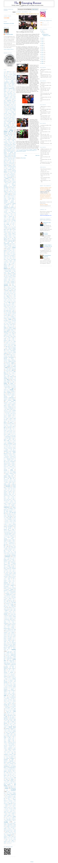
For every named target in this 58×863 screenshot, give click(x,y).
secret (10, 678)
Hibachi (9, 375)
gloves (9, 338)
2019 (42, 43)
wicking (5, 828)
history (9, 380)
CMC (15, 191)
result (9, 632)
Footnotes (13, 314)
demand (6, 233)
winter (6, 832)
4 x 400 (9, 75)
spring (15, 719)
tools (7, 776)
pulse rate (12, 593)
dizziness (5, 250)
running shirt (9, 659)
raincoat (10, 607)
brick (13, 148)
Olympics (13, 534)
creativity (8, 222)
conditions (12, 207)
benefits (6, 129)
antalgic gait (8, 101)
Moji (10, 482)
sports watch (6, 719)
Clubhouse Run (10, 191)
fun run (13, 323)
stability (11, 720)
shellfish (14, 685)
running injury (9, 656)
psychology (7, 593)
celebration (12, 175)
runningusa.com (12, 665)
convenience (6, 213)
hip (11, 379)
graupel (6, 348)
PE (5, 554)
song (6, 710)
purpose (6, 598)
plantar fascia (6, 567)
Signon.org (5, 693)
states (7, 724)
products (5, 588)
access (7, 80)
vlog (9, 813)
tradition (5, 780)
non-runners (6, 520)
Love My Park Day (9, 447)
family (10, 290)
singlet (11, 694)
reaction (11, 608)
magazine (14, 448)
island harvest (6, 410)
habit (11, 355)
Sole (15, 708)
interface (9, 405)
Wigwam (9, 828)
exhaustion (12, 282)
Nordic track (6, 521)
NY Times (10, 526)
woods (7, 833)
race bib (5, 602)
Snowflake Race (7, 704)
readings (14, 610)
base (13, 123)
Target (15, 754)
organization (5, 538)
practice (10, 580)
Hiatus (5, 375)
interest (5, 405)
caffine (14, 165)
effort (10, 264)
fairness (8, 289)
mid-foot (11, 470)
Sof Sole (8, 708)
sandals (13, 669)
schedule (5, 676)
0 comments (35, 149)
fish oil (15, 301)
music (9, 492)
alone (8, 95)
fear (11, 295)
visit (14, 811)
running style (12, 661)
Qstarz (10, 598)
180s (14, 71)
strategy (14, 730)
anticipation (13, 101)
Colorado (5, 198)
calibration (5, 169)
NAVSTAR (11, 501)
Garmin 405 (10, 328)
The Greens (6, 768)
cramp (12, 221)
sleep (8, 697)
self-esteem (10, 681)
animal (13, 99)
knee (13, 423)
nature (11, 500)
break (6, 148)
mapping (10, 451)
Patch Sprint (9, 550)
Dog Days (12, 251)
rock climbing (10, 637)
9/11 (9, 78)
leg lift (4, 432)
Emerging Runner (8, 271)
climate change (6, 190)
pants (6, 547)
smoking (9, 702)
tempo (5, 762)
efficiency (5, 264)
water (4, 819)
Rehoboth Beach (7, 619)
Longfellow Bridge (7, 445)
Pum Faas (24, 151)
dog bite (9, 251)
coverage (5, 220)
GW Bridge (5, 355)
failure (5, 289)
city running (6, 187)
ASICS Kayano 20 (13, 108)
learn (14, 431)
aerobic (9, 89)
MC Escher (7, 461)
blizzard (9, 138)
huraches (8, 391)
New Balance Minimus (8, 511)
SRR (8, 720)
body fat (14, 142)
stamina (8, 721)
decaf (10, 230)
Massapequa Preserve (10, 458)
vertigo (9, 807)
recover (14, 612)
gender (13, 333)
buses (13, 161)
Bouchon (13, 145)
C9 (11, 164)
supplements (10, 747)
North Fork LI (7, 522)
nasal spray (12, 498)
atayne (15, 110)
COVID (9, 220)
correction (5, 217)
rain (5, 607)
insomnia (12, 401)
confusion (14, 208)
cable (14, 164)
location (9, 442)
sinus (13, 694)
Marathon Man (8, 452)
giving (6, 337)
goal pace (8, 341)
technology (6, 759)
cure (13, 225)
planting (5, 568)
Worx (14, 835)
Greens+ (8, 350)
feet (14, 297)
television (5, 760)
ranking (5, 608)
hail (14, 355)
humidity (12, 389)
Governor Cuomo (10, 345)
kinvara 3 (11, 422)
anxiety (10, 102)
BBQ (12, 126)
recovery (5, 614)
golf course (13, 342)
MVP (11, 495)
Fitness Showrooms (7, 305)
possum (14, 573)
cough (13, 217)
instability (10, 402)
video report (10, 808)
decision (5, 232)
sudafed (9, 740)
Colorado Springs (11, 198)
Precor (13, 580)
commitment (6, 200)
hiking (11, 376)
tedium (12, 759)
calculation (5, 166)
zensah (5, 841)
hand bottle (5, 361)
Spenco (13, 712)
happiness (12, 362)
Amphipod (6, 97)
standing (13, 721)
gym (8, 355)
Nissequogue (10, 518)
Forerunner (5, 315)
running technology (7, 663)
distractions (8, 248)
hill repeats (11, 378)
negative (13, 505)
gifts (11, 336)
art (5, 105)
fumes (7, 323)
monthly (9, 483)
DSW (14, 258)
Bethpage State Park (8, 132)
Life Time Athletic (8, 438)
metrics (11, 469)
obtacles (14, 530)
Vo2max (13, 813)
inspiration (5, 402)
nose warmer (12, 522)
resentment (13, 625)
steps (11, 725)
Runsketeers (6, 667)
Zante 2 (13, 840)
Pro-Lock (8, 585)
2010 (4, 72)
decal (13, 230)
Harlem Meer (8, 363)
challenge (7, 178)
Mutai (13, 492)
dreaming (5, 256)
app (13, 102)
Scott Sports (9, 677)
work (13, 833)
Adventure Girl (11, 88)
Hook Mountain (13, 385)
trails (15, 785)
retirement (5, 633)
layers (8, 431)
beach (15, 126)
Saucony (11, 672)
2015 (42, 50)
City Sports (12, 187)
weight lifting (10, 824)
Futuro (8, 324)
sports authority (12, 717)
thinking (5, 771)
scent (8, 674)
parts (14, 548)
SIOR (5, 695)
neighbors (14, 507)
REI (11, 619)
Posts (42, 22)
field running (10, 299)
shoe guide (12, 687)
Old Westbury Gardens (8, 534)
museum (5, 492)
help (9, 372)
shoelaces (12, 689)
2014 (42, 52)
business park (11, 162)
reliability (5, 621)
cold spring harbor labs (10, 195)
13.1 (11, 71)
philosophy (5, 561)
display (6, 247)
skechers (13, 695)
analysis (6, 99)
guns (14, 354)
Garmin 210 (11, 327)
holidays (11, 383)
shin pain (6, 686)
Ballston (9, 119)
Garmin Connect (10, 329)
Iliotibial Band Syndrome (10, 393)
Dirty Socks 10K (8, 242)
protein (8, 591)
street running (12, 732)
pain (7, 546)
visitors (5, 812)
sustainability (14, 749)
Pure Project (14, 597)
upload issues (5, 803)
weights (8, 826)
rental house (14, 623)
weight (5, 824)
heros (10, 374)
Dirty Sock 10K (11, 241)
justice (13, 417)
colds (4, 196)
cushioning (5, 226)
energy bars (7, 275)
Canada (14, 169)
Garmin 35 (5, 328)
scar (11, 673)
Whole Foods (13, 827)
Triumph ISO (13, 794)
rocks (14, 637)
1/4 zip (5, 71)
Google (9, 344)
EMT (8, 272)
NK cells (14, 518)
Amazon (11, 96)
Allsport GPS (9, 93)
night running (10, 516)
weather (6, 822)
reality (6, 611)
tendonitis (13, 762)
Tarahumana (6, 754)
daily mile (9, 228)
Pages (4, 546)
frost (10, 320)
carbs (15, 172)
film (13, 299)
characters (9, 179)
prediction (5, 581)
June (43, 32)
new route (8, 513)
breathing (9, 148)
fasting (9, 294)
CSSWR (5, 225)
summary (5, 741)
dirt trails (6, 241)
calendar (6, 168)
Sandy (5, 671)
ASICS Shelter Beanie (8, 109)
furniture (5, 324)
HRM (13, 388)
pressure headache (7, 584)
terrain (8, 763)
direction (14, 239)
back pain (7, 117)
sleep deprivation (13, 697)
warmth (13, 817)
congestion (6, 209)
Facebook (9, 288)
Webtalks (32, 861)
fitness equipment (11, 303)
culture (9, 225)
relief (9, 621)
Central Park (9, 177)
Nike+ (11, 517)
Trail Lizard (12, 781)
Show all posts (35, 9)
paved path (11, 552)
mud (14, 490)
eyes (12, 286)
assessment (10, 110)
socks (4, 708)
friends (10, 319)
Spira (5, 715)
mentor (9, 468)
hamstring (13, 359)
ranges (14, 607)
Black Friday (9, 136)
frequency (14, 318)
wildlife (13, 828)
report (4, 625)
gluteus (13, 338)
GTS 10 (13, 353)
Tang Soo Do (7, 753)
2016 (42, 48)
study (13, 737)
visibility (11, 811)
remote (10, 623)
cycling (15, 226)
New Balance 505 (12, 509)
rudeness (5, 642)
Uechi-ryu (9, 799)
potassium (14, 576)
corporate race (11, 216)
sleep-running (10, 699)
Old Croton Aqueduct (8, 533)
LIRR (5, 440)
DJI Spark (9, 250)
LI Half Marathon (7, 436)
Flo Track (11, 306)
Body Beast (10, 142)
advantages (12, 87)
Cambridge (9, 169)
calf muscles (12, 168)
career (8, 173)
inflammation (9, 400)
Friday (6, 319)
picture (9, 563)
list (11, 440)
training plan (13, 788)
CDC (4, 175)
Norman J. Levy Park (13, 521)
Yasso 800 (10, 839)
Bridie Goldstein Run (7, 149)
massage (11, 457)
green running (9, 349)
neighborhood (6, 507)
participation (10, 548)
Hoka (13, 381)
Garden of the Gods (11, 325)
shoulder (9, 690)
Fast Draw (11, 293)
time (7, 772)
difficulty (5, 239)
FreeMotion (12, 316)
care (5, 173)
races (8, 604)
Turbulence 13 (10, 796)
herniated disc (6, 374)
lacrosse (14, 427)
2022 (42, 38)
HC (12, 365)
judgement (5, 415)
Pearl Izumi (8, 554)
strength (8, 733)
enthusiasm (6, 277)
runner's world (12, 645)
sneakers (5, 703)
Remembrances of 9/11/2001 (9, 23)
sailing (9, 669)
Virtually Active (6, 811)
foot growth (5, 312)
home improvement (12, 384)
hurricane (12, 391)
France (12, 315)
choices (13, 183)
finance (5, 301)
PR (13, 578)
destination (10, 235)
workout (9, 835)
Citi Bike (10, 186)
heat (13, 370)
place (9, 564)
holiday (5, 383)
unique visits (12, 802)
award (6, 115)
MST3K (5, 490)
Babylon (13, 115)
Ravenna (8, 608)
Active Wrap (9, 83)
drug (7, 258)
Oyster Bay (5, 543)
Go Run (13, 340)
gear (12, 332)
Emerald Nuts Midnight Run (7, 269)
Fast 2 (8, 293)
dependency (5, 234)
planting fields (9, 568)
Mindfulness (7, 474)
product (13, 586)
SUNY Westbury (11, 743)
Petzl (13, 560)
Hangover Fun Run (12, 361)
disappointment (6, 243)
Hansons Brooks (8, 362)
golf (9, 342)
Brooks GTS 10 (8, 156)
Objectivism (5, 530)
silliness (9, 693)
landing (10, 428)
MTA (8, 490)
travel (7, 790)
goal (4, 341)
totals (13, 776)
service (8, 684)
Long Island (10, 444)
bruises (13, 160)
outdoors (9, 541)
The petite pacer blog (12, 768)
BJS (11, 135)
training (6, 788)
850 (4, 78)
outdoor (5, 541)
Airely (4, 92)
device (14, 235)
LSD (14, 447)
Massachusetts (7, 456)
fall (15, 289)
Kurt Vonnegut (9, 426)
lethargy (9, 434)
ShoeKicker (6, 689)
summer (9, 741)
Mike (8, 471)
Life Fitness (14, 436)
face (6, 288)
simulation (5, 694)
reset (8, 627)
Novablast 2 (5, 524)
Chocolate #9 (7, 183)
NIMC (15, 517)
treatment (8, 791)
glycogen (5, 340)
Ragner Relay (6, 606)
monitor (13, 482)
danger (5, 229)
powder (5, 578)
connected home (12, 209)
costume (9, 217)
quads (13, 598)
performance (7, 556)
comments (13, 199)
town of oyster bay (10, 777)
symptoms (8, 751)
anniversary (9, 100)
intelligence (9, 404)
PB (15, 552)
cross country (13, 222)
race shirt (7, 603)
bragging (11, 147)
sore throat (9, 710)
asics (9, 106)
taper (13, 753)
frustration (9, 322)
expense (13, 284)
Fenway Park (5, 298)
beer (5, 127)
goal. (11, 341)
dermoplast (9, 234)
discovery (14, 245)
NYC (15, 526)
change (5, 179)
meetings (9, 465)
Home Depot (6, 384)
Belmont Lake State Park (11, 127)
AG (8, 91)
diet (12, 238)
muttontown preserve (7, 495)
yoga (9, 840)
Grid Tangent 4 (13, 350)
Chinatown (9, 182)
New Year (9, 515)
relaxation (8, 620)
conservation (5, 211)
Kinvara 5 (5, 423)
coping (9, 215)
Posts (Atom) (23, 157)
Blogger (5, 139)
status (13, 724)
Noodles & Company (13, 520)
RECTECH (6, 615)
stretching (7, 734)
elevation (12, 267)
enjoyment (10, 276)
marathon (14, 451)
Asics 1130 (14, 106)
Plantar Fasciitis (11, 567)
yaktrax (6, 839)
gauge (10, 332)
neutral (6, 508)
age (11, 91)
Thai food (13, 764)
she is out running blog (9, 685)
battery (9, 126)
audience (7, 114)
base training (6, 125)
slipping (5, 700)
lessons (5, 434)
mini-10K (12, 474)
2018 (42, 45)
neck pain (5, 505)
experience (6, 285)
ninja (5, 518)
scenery (5, 674)
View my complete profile (9, 49)
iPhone (8, 409)
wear (13, 820)
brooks (10, 153)
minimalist (5, 477)
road (13, 636)
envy (14, 277)
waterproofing (14, 819)
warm (9, 817)
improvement (11, 397)
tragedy (12, 780)
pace (5, 545)
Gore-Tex (5, 345)
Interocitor (13, 405)
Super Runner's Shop (12, 745)
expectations (6, 284)
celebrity (5, 177)
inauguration (5, 398)
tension (5, 763)
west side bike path (13, 826)
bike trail (10, 134)
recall (13, 611)
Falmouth (6, 290)
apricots (12, 104)
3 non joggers (10, 74)
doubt (4, 254)
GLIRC (5, 338)
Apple (4, 104)
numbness (10, 524)
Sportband (5, 717)
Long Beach (10, 443)
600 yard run (13, 76)
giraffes (15, 336)
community (12, 200)
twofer (5, 799)
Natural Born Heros (6, 500)
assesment (6, 110)
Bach (4, 117)
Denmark (9, 233)
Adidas (5, 85)
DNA (13, 250)
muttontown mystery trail (9, 494)
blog (13, 138)
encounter (12, 272)
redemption (10, 616)
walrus (6, 817)
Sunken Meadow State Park (12, 742)
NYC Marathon (8, 528)
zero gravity (13, 841)
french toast (9, 318)
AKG (7, 92)
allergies (5, 93)
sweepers (10, 750)
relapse (14, 619)
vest (11, 807)
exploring (13, 285)
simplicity (13, 693)
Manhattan (6, 449)
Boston (14, 144)
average (14, 114)
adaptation (5, 84)
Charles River (6, 181)
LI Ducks (8, 435)
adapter (9, 84)
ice (4, 393)
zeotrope (9, 841)
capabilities (5, 170)
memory (11, 466)
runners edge (5, 646)
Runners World (7, 648)
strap (5, 730)
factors (13, 288)
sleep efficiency (7, 698)
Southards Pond (8, 711)
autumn (11, 114)
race (7, 601)
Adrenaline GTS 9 (7, 87)
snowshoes (14, 704)
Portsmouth (6, 573)
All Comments (44, 24)
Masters (5, 460)
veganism (6, 806)
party (4, 550)
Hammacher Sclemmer (7, 359)
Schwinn (13, 676)
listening (14, 440)
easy (10, 261)
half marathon (11, 357)
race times (11, 603)
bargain (10, 122)
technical (7, 758)
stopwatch (5, 729)
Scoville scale (14, 677)
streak (7, 732)
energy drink (12, 275)
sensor (14, 682)
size (9, 695)
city (13, 186)
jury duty (9, 417)
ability (15, 78)
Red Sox (6, 616)
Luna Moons (5, 448)
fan (8, 292)
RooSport (9, 638)
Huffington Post (6, 389)
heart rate (14, 368)
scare (14, 673)
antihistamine (5, 102)
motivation (8, 486)
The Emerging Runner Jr (12, 767)
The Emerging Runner (9, 34)
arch (15, 104)
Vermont (5, 807)
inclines (13, 398)
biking (15, 134)
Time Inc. (11, 772)
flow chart (13, 307)
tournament (5, 777)
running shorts (11, 660)
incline (9, 398)
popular (15, 572)
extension (8, 286)
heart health (9, 368)
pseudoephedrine (13, 591)
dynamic (9, 259)
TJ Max (12, 775)
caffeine (10, 165)
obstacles (9, 530)
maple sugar (12, 449)
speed (14, 711)
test (15, 763)
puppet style (13, 595)
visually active (14, 812)
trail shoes (11, 785)
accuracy (12, 82)
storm (12, 729)
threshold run (10, 771)
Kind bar (12, 421)
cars (4, 174)
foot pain (9, 312)
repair (6, 624)
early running (13, 259)
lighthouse (5, 439)
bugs (7, 161)
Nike (7, 517)
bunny (10, 161)
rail (9, 606)
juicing (14, 415)
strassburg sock (9, 730)
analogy (15, 97)
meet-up (5, 465)
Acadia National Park (8, 79)
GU (4, 354)
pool (7, 572)
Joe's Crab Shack (8, 414)
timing (5, 775)
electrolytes (5, 267)
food (13, 311)
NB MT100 (14, 503)
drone (4, 258)
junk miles (5, 417)
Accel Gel (14, 79)
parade (9, 547)
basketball (5, 126)
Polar (4, 571)
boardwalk (5, 142)
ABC (12, 78)
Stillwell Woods (12, 727)
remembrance (6, 623)
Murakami (10, 491)
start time (11, 723)
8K (6, 78)
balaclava (6, 119)
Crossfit (13, 224)
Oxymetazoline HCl (11, 542)
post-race (13, 574)
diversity (13, 248)
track (7, 779)
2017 (42, 47)
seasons (6, 678)
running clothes (9, 651)
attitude (9, 113)
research (8, 625)
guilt (8, 354)
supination (5, 747)
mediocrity (9, 464)
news (13, 515)
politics (14, 571)
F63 (15, 286)
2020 (42, 41)
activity (13, 83)
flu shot (10, 308)
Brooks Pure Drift (11, 158)
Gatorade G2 (6, 332)
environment (10, 277)
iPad (5, 409)
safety (5, 669)
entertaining (14, 276)
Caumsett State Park (12, 174)
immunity (12, 396)
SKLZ (4, 697)
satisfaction (5, 672)
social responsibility (13, 706)
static (10, 724)
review (5, 634)
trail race (5, 783)
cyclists (6, 228)
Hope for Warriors (8, 387)
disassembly (13, 243)
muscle (14, 491)
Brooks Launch (10, 157)
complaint (13, 204)
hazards (9, 365)
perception (14, 555)
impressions (6, 397)
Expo (4, 286)
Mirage (10, 477)
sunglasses (5, 742)
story (15, 729)
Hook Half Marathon (7, 385)
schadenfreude (12, 674)
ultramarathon (10, 800)
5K (8, 76)
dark (8, 229)
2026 (42, 31)
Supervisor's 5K (11, 746)
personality (12, 559)
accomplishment (6, 82)
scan (9, 673)
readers (15, 608)
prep (13, 581)
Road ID (5, 637)
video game (6, 808)
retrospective (13, 633)
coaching (6, 192)
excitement (12, 281)
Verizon (13, 806)
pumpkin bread (9, 594)
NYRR (13, 529)
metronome (5, 470)
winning (14, 831)
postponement (6, 576)
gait (13, 324)
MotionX (14, 484)
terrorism (11, 763)
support (15, 747)
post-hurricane (7, 574)
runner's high (10, 644)
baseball (13, 125)
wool (10, 833)
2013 (13, 72)
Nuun (6, 525)
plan (12, 564)
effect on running (11, 263)
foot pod (14, 312)
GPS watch (8, 346)
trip (5, 794)
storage (9, 729)
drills (10, 256)
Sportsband (10, 719)
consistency (12, 211)
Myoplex (13, 496)
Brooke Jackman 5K (11, 151)
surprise (9, 749)
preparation (6, 582)
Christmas (5, 185)
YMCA (6, 840)
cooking (11, 213)
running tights (14, 663)
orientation (12, 538)
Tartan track (13, 755)
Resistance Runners (7, 628)
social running (7, 707)
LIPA (13, 439)
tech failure (11, 757)
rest (15, 629)
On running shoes (6, 535)
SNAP (13, 702)
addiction (13, 84)
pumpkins (14, 594)
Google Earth (13, 344)
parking (6, 548)
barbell (5, 121)
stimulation (7, 728)
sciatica (5, 677)
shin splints (10, 686)
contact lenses (14, 212)
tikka (4, 772)
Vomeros (13, 815)
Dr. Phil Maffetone (12, 255)
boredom (5, 144)
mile (10, 471)
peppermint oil (14, 554)
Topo (10, 776)
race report (14, 602)
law (14, 430)
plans (13, 565)
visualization (9, 812)
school (10, 676)
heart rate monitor (8, 370)
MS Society (12, 488)
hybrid (5, 392)
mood (13, 483)
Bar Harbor (13, 119)
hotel (5, 388)
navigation (6, 501)
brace (8, 147)
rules (8, 642)
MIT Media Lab (11, 478)
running (13, 649)
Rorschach (5, 640)
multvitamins (5, 491)
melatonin (13, 465)
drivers (13, 256)
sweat (6, 750)
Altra (7, 96)
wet (5, 827)
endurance (9, 273)
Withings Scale (11, 832)
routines (5, 641)
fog (4, 311)
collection (8, 196)
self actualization (10, 680)
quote (4, 601)
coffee (6, 194)
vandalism (14, 804)
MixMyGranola (6, 479)
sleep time (5, 699)
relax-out (5, 620)
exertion (8, 282)
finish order (8, 301)
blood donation (14, 139)
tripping (8, 794)
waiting (8, 816)
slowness (14, 700)
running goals (8, 655)
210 (6, 74)
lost (12, 445)
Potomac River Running (11, 577)
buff (4, 161)
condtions (5, 208)
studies (9, 737)
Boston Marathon (8, 145)
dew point (5, 237)
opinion (8, 537)
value (11, 804)
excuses (5, 282)
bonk (10, 143)
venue (10, 806)
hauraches (5, 365)
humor (5, 391)
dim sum (10, 239)
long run (14, 444)
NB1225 (6, 504)
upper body (10, 803)
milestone (11, 473)
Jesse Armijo (7, 413)
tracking (12, 779)
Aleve (14, 92)
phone (9, 561)
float (15, 306)
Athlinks (12, 112)
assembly (14, 109)
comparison (12, 202)
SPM (6, 716)
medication (13, 462)
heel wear (11, 371)
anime (4, 100)
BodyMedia (6, 143)
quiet (13, 599)
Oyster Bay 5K (11, 543)
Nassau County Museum (7, 499)
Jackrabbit (14, 410)
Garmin (5, 327)
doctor (5, 251)
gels (10, 333)
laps (13, 428)
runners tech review (11, 646)
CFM (15, 177)
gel (15, 332)
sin (8, 694)
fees (11, 297)
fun (9, 323)
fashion (5, 293)
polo (4, 572)
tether (9, 764)
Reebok (14, 616)
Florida (9, 307)
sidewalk (5, 691)
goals (15, 341)
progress (12, 589)
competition (7, 204)
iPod (11, 409)
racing (12, 605)
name (8, 498)
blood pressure (7, 140)
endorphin (5, 273)
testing (6, 764)
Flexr (8, 306)
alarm (10, 92)
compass (5, 203)
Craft (9, 221)
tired (8, 775)
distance (14, 247)
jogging (14, 414)
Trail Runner (11, 783)
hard (4, 363)
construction (5, 212)
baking (10, 118)
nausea (15, 500)
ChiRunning (14, 182)
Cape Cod (9, 170)
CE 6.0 (8, 175)
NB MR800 (9, 503)
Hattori (12, 363)
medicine (5, 464)
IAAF (14, 392)
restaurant (5, 632)
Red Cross (14, 615)
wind (15, 829)
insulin (6, 404)
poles (7, 571)
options (13, 537)
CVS (11, 226)
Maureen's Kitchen (10, 460)
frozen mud (14, 320)
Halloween (5, 358)
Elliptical (6, 268)
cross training (6, 224)
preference (9, 581)
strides (13, 736)
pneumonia (14, 568)
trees (4, 793)
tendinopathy (9, 762)
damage (13, 228)
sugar (13, 740)
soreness (14, 710)
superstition (5, 746)
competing (14, 203)
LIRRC (8, 440)
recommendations (6, 612)
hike (8, 376)
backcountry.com (12, 117)
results (13, 632)
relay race (12, 620)
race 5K (12, 601)
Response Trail (10, 629)
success (5, 740)
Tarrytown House (7, 755)
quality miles (9, 599)
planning (8, 565)
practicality (5, 580)
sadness (13, 668)
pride (4, 585)
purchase (5, 597)
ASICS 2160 (7, 108)
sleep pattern (13, 698)
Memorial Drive (6, 466)
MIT (4, 478)
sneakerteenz (9, 703)
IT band (10, 410)
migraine (5, 471)
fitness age (5, 303)
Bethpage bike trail (8, 131)
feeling (8, 297)
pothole (6, 577)
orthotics (10, 539)
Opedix (11, 535)
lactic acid (5, 428)
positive (10, 573)
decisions (9, 232)
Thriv (14, 771)
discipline (5, 245)
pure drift (9, 597)
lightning (9, 439)
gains (11, 324)
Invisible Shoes (11, 408)
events (8, 281)
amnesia (15, 96)
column (9, 199)
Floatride (6, 307)
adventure (5, 88)
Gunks (11, 354)
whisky (9, 827)
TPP (15, 777)
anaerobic (11, 97)
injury (14, 400)
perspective (5, 560)
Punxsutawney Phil (7, 595)
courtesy (13, 219)
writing (9, 836)
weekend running (12, 823)
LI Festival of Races (13, 435)
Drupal (10, 258)
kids (8, 421)
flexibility (5, 306)
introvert (14, 406)
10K (8, 71)
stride (11, 734)
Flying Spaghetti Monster (7, 310)
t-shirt (12, 751)
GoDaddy (7, 342)
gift (4, 336)
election (13, 265)
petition (10, 560)
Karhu (11, 418)
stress (12, 733)
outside (14, 541)
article (8, 105)
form (9, 315)
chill (5, 182)
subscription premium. (11, 738)
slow (11, 700)
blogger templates (27, 861)
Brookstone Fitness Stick (7, 160)
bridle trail (13, 149)
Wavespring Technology (8, 820)
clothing (5, 191)
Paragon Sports (13, 547)
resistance (12, 627)
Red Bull (10, 615)
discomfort (9, 245)
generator (5, 335)
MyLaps (9, 496)
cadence (5, 165)
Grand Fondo (14, 346)
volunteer (9, 815)
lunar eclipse (10, 448)
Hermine (13, 372)
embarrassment (13, 268)
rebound (10, 611)
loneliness (5, 443)
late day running (10, 430)
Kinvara (5, 422)
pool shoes (10, 572)
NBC (9, 504)
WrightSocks (5, 836)
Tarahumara (10, 754)
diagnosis (10, 237)
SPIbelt (5, 714)
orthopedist (5, 539)
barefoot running (9, 121)
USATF (15, 803)
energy (14, 273)
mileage (14, 471)
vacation (6, 804)
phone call (13, 561)
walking (14, 816)
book (13, 143)
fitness (13, 302)
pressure (13, 582)
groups (10, 353)
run (10, 642)
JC (4, 413)
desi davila (14, 234)
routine (13, 640)
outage (13, 539)
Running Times (7, 664)
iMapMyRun (5, 396)
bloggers (8, 139)
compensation (9, 203)
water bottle (8, 819)
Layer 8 (5, 431)
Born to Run (10, 144)
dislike (10, 246)
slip (13, 699)
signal (13, 691)
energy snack (5, 276)
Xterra (15, 837)
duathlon (5, 259)
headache (8, 366)
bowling (5, 147)
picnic (4, 563)
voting (4, 816)
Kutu (13, 426)
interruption (5, 406)
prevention (13, 584)
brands (15, 147)
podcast (10, 569)
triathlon (14, 793)
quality (5, 599)
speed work (9, 712)
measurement (12, 461)
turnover (9, 798)
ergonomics (5, 280)
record (10, 612)
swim (13, 750)
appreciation (8, 104)
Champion (12, 178)
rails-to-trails (14, 606)
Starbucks (5, 723)
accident (12, 80)
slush (6, 702)
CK (4, 188)
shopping (5, 690)
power (9, 578)
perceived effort (7, 555)
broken (5, 151)
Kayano (10, 419)
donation (8, 252)
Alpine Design (13, 95)
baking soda (14, 118)
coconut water (14, 192)
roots (13, 638)
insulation (14, 402)
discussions (6, 246)
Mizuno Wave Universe (12, 481)
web (8, 823)
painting (12, 546)
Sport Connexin (12, 716)
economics (5, 263)
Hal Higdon (6, 357)
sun (13, 741)
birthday (6, 135)
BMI (13, 140)
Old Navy (14, 533)
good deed (5, 344)
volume (5, 815)
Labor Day (9, 427)
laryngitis (5, 430)
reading (11, 610)
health (6, 367)
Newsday (5, 516)
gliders (13, 337)
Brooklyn (5, 152)
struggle (5, 737)
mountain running (9, 487)
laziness (11, 431)
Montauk (5, 483)
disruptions (9, 247)
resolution (13, 628)
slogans (8, 700)
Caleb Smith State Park (12, 166)
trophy (6, 795)
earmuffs (6, 260)
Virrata (14, 808)
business (5, 162)
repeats (9, 624)
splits (15, 715)
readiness (6, 610)
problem (12, 585)
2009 (42, 61)
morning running (7, 484)
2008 (42, 63)
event (4, 281)
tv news (13, 798)
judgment (9, 415)
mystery (5, 498)
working (5, 835)
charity (13, 179)
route (9, 640)
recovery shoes (13, 614)
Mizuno (11, 479)
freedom (8, 316)
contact (9, 212)
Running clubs (9, 652)
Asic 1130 (11, 105)
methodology (5, 469)
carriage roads (13, 173)
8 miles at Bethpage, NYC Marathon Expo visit (27, 14)
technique (12, 758)
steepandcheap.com (6, 725)
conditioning (6, 207)
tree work (13, 791)
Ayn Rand (9, 115)
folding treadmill (8, 311)
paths (13, 550)
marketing (10, 453)
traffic (8, 780)
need (9, 505)
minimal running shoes (8, 475)
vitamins (6, 813)
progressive (5, 590)
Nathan (13, 499)
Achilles (5, 83)
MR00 (6, 488)
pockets (6, 569)
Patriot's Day (10, 551)
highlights (5, 376)
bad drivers (5, 118)
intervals (9, 406)
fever (12, 298)
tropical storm (11, 795)
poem (13, 569)
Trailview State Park (8, 787)
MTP (11, 490)
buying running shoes (7, 164)
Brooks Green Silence (12, 155)
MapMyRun (6, 451)
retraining (9, 633)
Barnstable (9, 123)
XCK (8, 837)
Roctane (5, 638)
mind (15, 473)
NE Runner (13, 504)
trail (15, 780)
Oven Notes (5, 542)
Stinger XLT (13, 728)
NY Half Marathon (10, 525)
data (10, 229)
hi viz (14, 374)
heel (7, 371)
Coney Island (10, 208)
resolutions (5, 629)
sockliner (13, 707)
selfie (10, 682)
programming (7, 589)
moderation (6, 482)
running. (6, 665)
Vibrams (14, 807)
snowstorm (7, 706)
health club (11, 367)
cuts (9, 226)
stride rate (9, 736)
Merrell (13, 468)
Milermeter (7, 473)
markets (14, 453)
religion (13, 621)
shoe (9, 687)
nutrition (14, 524)
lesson (14, 432)
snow (13, 703)
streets (4, 733)
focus (13, 310)
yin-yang (14, 839)
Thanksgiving (6, 766)
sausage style (5, 673)
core (12, 215)
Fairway (12, 289)
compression (6, 205)
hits (12, 380)
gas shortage (13, 331)
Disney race (14, 246)
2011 (8, 72)
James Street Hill (7, 411)
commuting (5, 202)
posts (10, 576)
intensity (13, 404)
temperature (11, 760)
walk (10, 816)
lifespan (14, 438)
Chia (10, 181)
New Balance (10, 508)
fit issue (6, 302)
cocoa (10, 192)
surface (6, 749)
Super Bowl (5, 745)
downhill (8, 254)
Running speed (6, 661)
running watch (13, 664)
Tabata (15, 751)
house (9, 388)
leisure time (10, 432)
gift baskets (8, 336)
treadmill (13, 790)
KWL (5, 427)
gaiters (5, 325)
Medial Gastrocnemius (7, 462)
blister (6, 138)
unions (8, 802)
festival (10, 298)
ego (13, 264)
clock (13, 190)
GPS (15, 345)
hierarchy (13, 375)
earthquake (10, 260)
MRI (9, 488)
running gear (13, 654)
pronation (10, 590)
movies (14, 487)
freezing (5, 318)
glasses (9, 337)
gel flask (6, 333)
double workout (12, 252)
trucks (15, 795)
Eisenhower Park (7, 265)
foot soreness (8, 314)
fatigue (7, 295)
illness (5, 395)
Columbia (5, 199)
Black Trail (14, 136)
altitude (5, 96)
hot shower (14, 387)
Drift (8, 256)
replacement (13, 624)
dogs (4, 252)
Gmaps (9, 340)
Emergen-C (14, 269)
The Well (9, 770)
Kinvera (9, 423)
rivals (11, 636)
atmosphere (5, 113)
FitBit (9, 302)
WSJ (12, 836)
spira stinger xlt (10, 715)
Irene (14, 409)
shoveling (13, 690)
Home (26, 155)
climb (10, 190)
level (12, 434)
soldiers (12, 708)
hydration (9, 392)
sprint (6, 720)
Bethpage (11, 130)
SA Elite (9, 668)
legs (7, 432)
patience (5, 551)
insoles (7, 401)
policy (10, 571)
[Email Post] (38, 149)
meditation (13, 464)
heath (4, 371)
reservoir (5, 627)
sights (9, 691)
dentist (13, 233)
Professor (9, 588)
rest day (7, 631)
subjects (5, 738)
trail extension (7, 781)
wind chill (7, 831)
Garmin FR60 (6, 331)
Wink (11, 831)
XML (11, 837)
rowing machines (11, 641)
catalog (7, 174)
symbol (5, 751)
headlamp (14, 366)
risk (8, 636)
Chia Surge (14, 181)
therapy (14, 770)
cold (9, 194)
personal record (6, 559)
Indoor (5, 400)
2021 (4, 74)
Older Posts (37, 155)
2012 (10, 72)
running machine (9, 657)
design (6, 235)
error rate (13, 280)
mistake (14, 477)
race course (8, 602)
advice (5, 89)
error (9, 280)
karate (7, 418)
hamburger (12, 358)
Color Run (12, 196)
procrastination (6, 586)
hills (8, 379)
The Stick (5, 770)
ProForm (14, 588)
